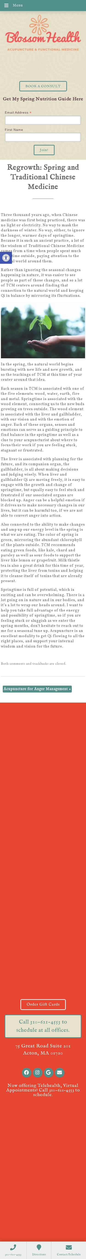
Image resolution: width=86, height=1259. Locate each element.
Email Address (18, 112)
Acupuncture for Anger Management (37, 689)
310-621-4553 (61, 1090)
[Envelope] (59, 1072)
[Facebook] (26, 1072)
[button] (6, 258)
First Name (14, 130)
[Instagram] (37, 1072)
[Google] (48, 1072)
